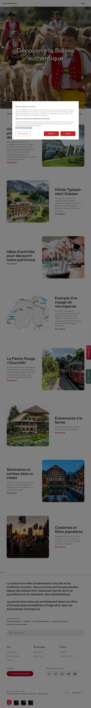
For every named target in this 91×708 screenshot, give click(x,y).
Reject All (51, 133)
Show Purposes (23, 133)
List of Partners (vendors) (24, 128)
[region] (45, 120)
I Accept (68, 133)
